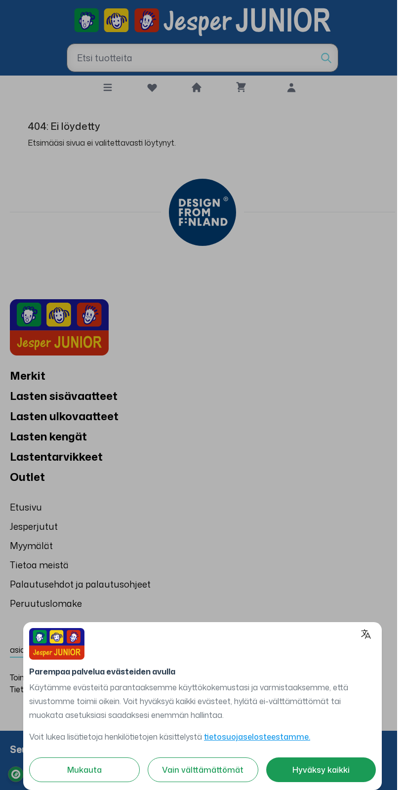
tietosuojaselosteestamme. (257, 736)
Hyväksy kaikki (321, 769)
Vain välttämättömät (202, 769)
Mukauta (84, 769)
